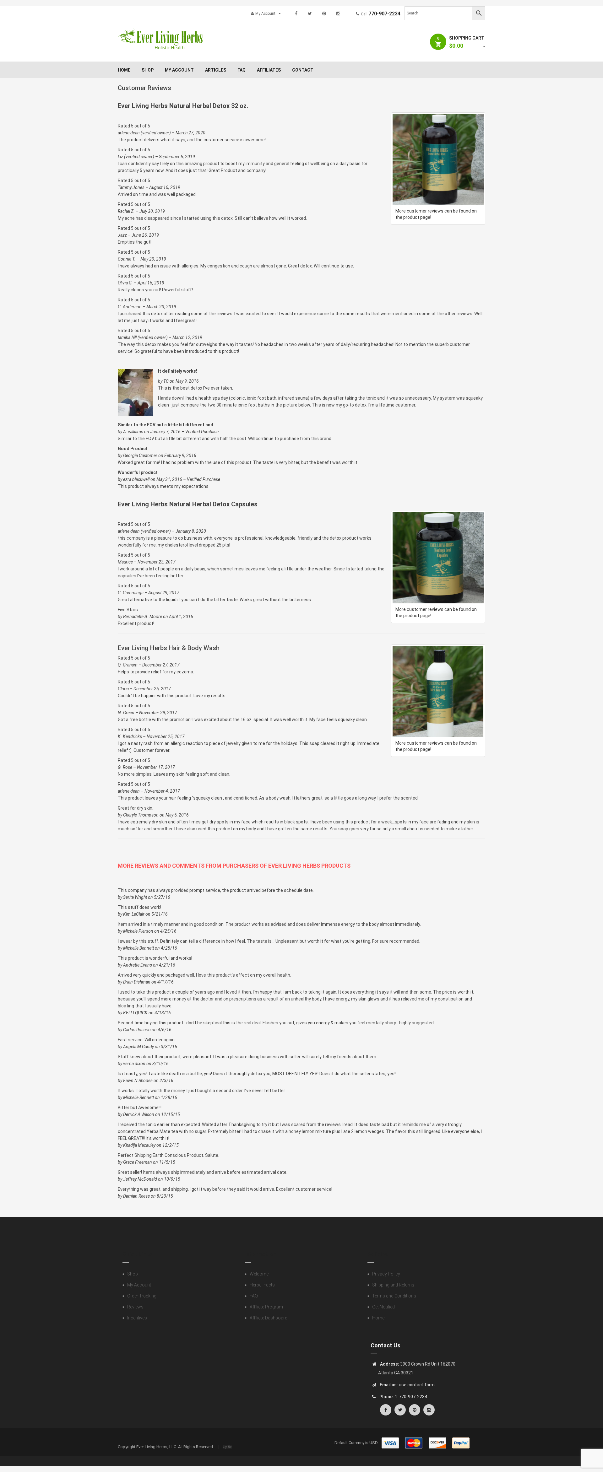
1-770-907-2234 (411, 1396)
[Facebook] (296, 13)
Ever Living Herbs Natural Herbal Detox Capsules (188, 504)
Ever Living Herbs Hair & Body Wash (169, 648)
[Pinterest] (324, 13)
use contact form (416, 1384)
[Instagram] (338, 13)
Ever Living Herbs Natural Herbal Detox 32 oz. (183, 106)
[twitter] (310, 13)
